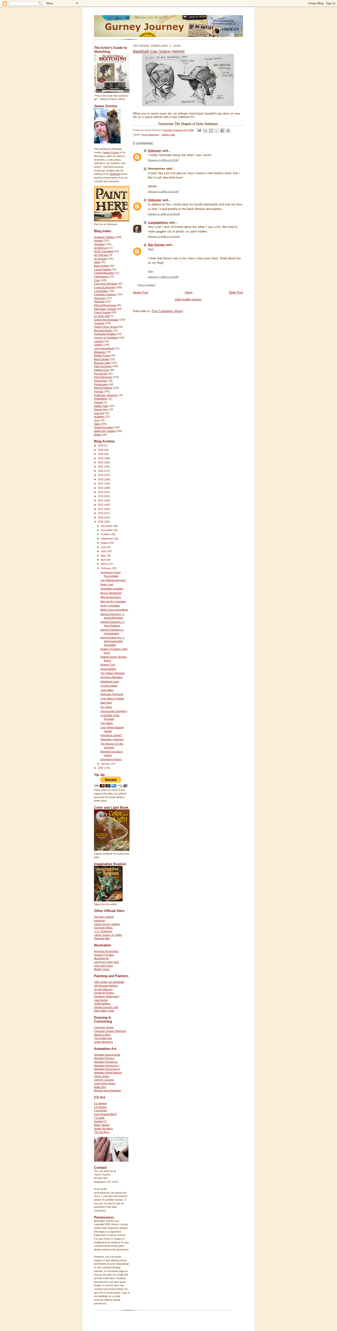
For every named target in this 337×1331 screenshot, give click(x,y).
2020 (101, 471)
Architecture (101, 247)
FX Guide (99, 1117)
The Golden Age (103, 1038)
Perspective (100, 380)
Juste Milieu (106, 690)
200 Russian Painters (106, 985)
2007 (101, 767)
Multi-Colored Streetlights (114, 609)
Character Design (104, 1027)
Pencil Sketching (103, 377)
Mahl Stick (106, 702)
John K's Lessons (104, 1079)
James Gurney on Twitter (108, 935)
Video (97, 423)
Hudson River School (106, 326)
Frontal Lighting (108, 685)
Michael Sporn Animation (107, 1090)
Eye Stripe (106, 707)
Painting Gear (101, 370)
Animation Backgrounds (107, 1054)
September (107, 538)
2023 (101, 458)
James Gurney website (107, 924)
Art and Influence (103, 989)
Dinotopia (115, 174)
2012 (101, 504)
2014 (101, 496)
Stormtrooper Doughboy (113, 711)
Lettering (99, 341)
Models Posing (102, 355)
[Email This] (205, 130)
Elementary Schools (105, 309)
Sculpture (99, 416)
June (104, 551)
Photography (101, 384)
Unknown (154, 150)
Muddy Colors (102, 969)
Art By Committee (103, 251)
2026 (101, 445)
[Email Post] (199, 130)
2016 (101, 488)
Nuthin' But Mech (103, 1128)
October (106, 534)
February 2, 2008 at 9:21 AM (163, 191)
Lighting (98, 344)
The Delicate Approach (113, 580)
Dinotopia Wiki (102, 938)
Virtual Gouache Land (106, 1007)
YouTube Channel (104, 916)
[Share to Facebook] (222, 130)
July (103, 547)
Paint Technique (103, 366)
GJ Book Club (102, 316)
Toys (96, 420)
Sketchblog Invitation (111, 588)
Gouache (99, 323)
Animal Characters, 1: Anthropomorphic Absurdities (112, 641)
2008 (101, 521)
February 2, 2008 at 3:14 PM (163, 277)
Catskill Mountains (104, 272)
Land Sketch (101, 1000)
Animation (99, 244)
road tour (99, 413)
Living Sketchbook (104, 348)
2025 (101, 449)
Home (189, 292)
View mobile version (188, 299)
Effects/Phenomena (105, 305)
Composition (101, 291)
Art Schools (100, 258)
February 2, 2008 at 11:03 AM (164, 236)
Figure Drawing (102, 312)
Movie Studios (102, 359)
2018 (101, 479)
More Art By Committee (113, 601)
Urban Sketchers (103, 1041)
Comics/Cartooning (104, 287)
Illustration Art (101, 958)
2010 (101, 513)
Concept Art (100, 1110)
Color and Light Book (105, 283)
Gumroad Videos (103, 927)
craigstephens (158, 222)
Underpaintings (102, 1003)
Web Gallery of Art (104, 1010)
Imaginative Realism (105, 334)
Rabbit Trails (101, 406)
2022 (101, 462)
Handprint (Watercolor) (106, 996)
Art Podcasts (101, 255)
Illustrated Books (103, 330)
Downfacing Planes (111, 759)
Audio (97, 262)
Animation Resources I (106, 1065)
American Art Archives (106, 951)
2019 (101, 475)
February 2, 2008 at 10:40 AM (164, 214)
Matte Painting (102, 1125)
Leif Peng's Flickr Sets (106, 962)
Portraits (98, 391)
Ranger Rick (101, 409)
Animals (98, 240)
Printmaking (100, 398)
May (103, 555)
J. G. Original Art (103, 931)
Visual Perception (103, 427)
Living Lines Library (105, 1083)
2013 (101, 500)
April (103, 559)
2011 (101, 509)
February (106, 568)
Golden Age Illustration (106, 319)
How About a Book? (111, 735)
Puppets (98, 402)
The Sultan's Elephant (112, 673)
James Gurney (111, 152)
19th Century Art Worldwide (109, 982)
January (106, 763)
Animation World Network (108, 1072)
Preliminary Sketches (106, 395)
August (105, 542)
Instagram (99, 920)
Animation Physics (104, 1058)
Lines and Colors (103, 965)
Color (97, 280)
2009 (101, 517)
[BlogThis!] (211, 130)
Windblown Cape (109, 681)
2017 (101, 483)
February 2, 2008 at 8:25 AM (163, 160)
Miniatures (99, 352)
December (107, 526)
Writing (98, 434)
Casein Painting (102, 269)
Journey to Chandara (106, 337)
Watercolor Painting (105, 431)
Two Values (106, 723)
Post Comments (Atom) (167, 311)
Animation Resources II (107, 1069)
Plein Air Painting (103, 387)
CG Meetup (100, 1103)
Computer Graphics (105, 294)
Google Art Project (104, 992)
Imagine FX (100, 1121)
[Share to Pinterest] (228, 130)
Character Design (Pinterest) (110, 1031)
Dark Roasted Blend (105, 1114)
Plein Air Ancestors (110, 597)
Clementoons (101, 276)
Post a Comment (146, 285)
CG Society (100, 1107)
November (107, 530)
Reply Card (106, 584)
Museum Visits (102, 362)
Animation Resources (106, 1061)
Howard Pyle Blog (104, 955)
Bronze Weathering (111, 593)
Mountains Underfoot (112, 739)
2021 (101, 466)
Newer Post (140, 292)
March (105, 563)
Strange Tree (107, 664)
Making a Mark (102, 1034)
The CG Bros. (102, 1132)
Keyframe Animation (111, 677)
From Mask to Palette (112, 698)
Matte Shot (100, 1087)
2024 (101, 454)
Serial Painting (108, 669)
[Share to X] (216, 130)
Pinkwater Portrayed (111, 694)
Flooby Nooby (102, 1076)
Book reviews (101, 265)
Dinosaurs (99, 298)
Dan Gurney (156, 244)
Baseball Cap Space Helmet (159, 51)
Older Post (236, 292)
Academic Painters (104, 237)
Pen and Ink (100, 373)
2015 (101, 492)
